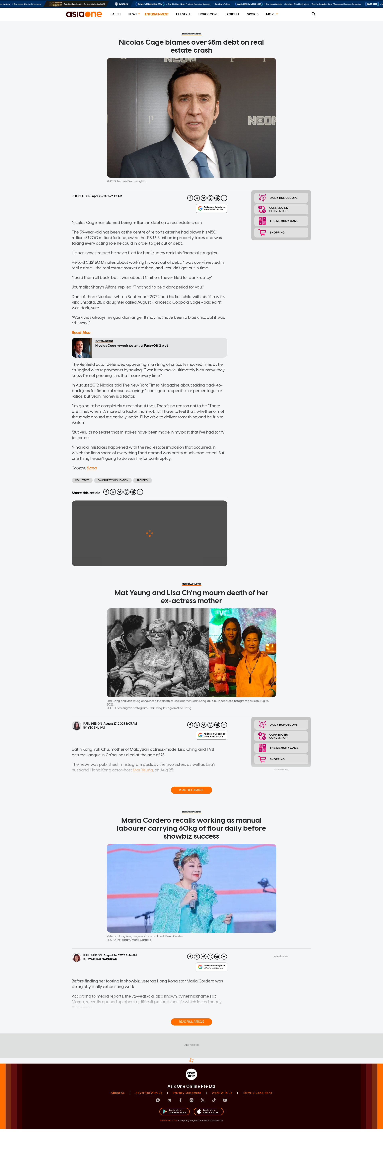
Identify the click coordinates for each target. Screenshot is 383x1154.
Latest (116, 14)
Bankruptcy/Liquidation (113, 480)
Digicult (232, 14)
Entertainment (157, 14)
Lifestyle (183, 14)
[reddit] (217, 198)
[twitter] (196, 198)
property (142, 480)
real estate (82, 480)
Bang (92, 468)
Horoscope (208, 14)
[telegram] (203, 198)
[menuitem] (116, 14)
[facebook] (190, 198)
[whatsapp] (210, 198)
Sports (253, 14)
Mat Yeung (143, 770)
